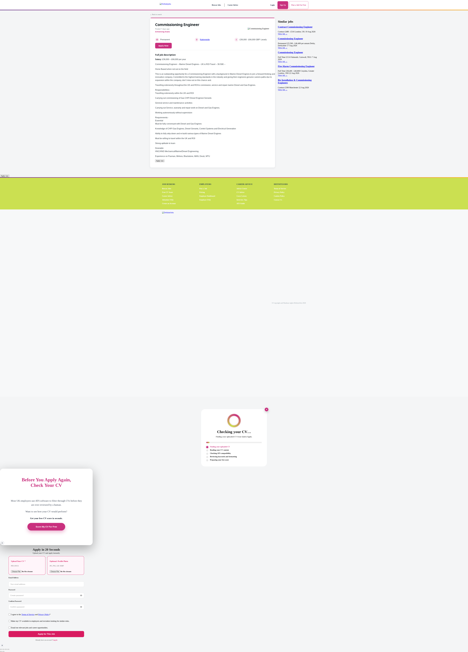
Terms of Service (280, 188)
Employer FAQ (205, 200)
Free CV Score (167, 192)
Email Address (14, 578)
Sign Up (283, 5)
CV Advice (240, 192)
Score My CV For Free (46, 527)
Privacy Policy (279, 192)
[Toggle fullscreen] (3, 649)
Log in (55, 640)
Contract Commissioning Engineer (295, 27)
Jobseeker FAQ (167, 200)
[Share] (6, 649)
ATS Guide (241, 203)
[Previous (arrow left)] (1, 651)
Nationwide (205, 40)
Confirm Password (15, 601)
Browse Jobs (216, 5)
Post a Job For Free (298, 5)
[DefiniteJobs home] (171, 302)
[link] (298, 30)
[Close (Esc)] (8, 649)
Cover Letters (242, 196)
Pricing (202, 192)
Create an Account (169, 203)
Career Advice (233, 5)
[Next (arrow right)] (3, 651)
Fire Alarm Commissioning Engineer (296, 66)
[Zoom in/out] (1, 649)
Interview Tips (242, 200)
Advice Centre (242, 188)
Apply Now (163, 45)
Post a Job (203, 188)
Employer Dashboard (207, 196)
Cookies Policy (279, 196)
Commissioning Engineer (290, 38)
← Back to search (156, 14)
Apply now (159, 161)
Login (272, 5)
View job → (282, 34)
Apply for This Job (46, 634)
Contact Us (278, 200)
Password (12, 590)
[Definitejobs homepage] (170, 5)
